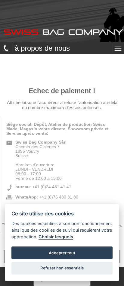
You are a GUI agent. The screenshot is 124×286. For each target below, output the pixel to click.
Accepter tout (62, 252)
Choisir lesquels (56, 236)
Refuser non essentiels (62, 267)
